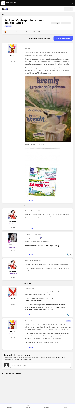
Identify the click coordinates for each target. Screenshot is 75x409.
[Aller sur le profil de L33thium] (12, 237)
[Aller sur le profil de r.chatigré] (12, 214)
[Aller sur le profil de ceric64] (5, 32)
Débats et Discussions (39, 32)
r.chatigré (12, 221)
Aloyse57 (13, 299)
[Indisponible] (48, 77)
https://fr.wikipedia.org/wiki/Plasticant (37, 294)
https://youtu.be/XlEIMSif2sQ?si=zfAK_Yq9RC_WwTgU (42, 246)
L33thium (12, 245)
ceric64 (12, 32)
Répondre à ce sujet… (20, 365)
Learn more (3, 3)
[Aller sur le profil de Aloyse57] (12, 291)
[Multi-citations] (26, 200)
